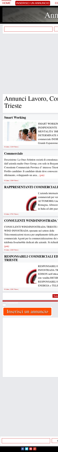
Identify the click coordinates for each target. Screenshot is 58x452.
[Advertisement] (29, 64)
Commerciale (13, 153)
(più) (41, 175)
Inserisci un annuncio (32, 3)
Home (6, 3)
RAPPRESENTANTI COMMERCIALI (31, 187)
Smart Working (15, 117)
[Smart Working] (28, 137)
